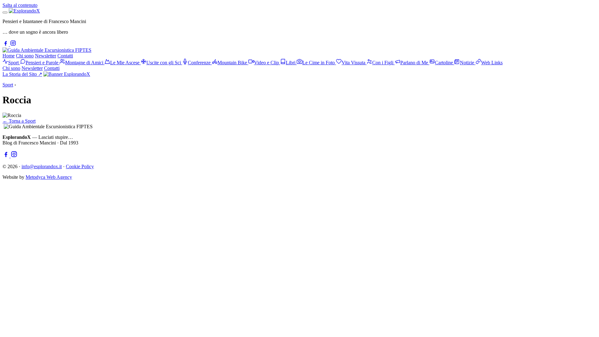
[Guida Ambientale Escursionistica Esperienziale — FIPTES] (46, 50)
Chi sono (25, 55)
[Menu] (4, 12)
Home (8, 55)
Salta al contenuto (19, 5)
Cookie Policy (80, 166)
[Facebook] (6, 44)
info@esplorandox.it (42, 166)
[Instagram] (13, 44)
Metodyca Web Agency (49, 177)
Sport (7, 84)
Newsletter (45, 55)
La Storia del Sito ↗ (22, 74)
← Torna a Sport (19, 121)
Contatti (65, 55)
